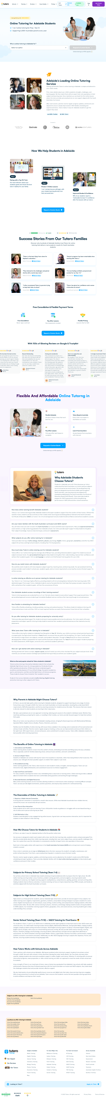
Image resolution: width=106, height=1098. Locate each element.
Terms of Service (99, 1094)
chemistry (41, 541)
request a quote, (40, 651)
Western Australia (91, 1061)
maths (30, 541)
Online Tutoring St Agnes (36, 1036)
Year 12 (54, 633)
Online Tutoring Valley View (60, 1033)
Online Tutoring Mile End (83, 1024)
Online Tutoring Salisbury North (38, 1031)
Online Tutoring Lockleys (83, 1022)
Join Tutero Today (98, 4)
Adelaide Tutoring (51, 1064)
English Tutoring (31, 1056)
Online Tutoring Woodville (60, 1036)
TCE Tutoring (69, 1070)
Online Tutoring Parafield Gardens (15, 1033)
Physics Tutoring (31, 1067)
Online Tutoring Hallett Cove (37, 1027)
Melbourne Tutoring (52, 1053)
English (59, 541)
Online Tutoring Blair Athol (13, 1024)
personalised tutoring (36, 555)
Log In (89, 4)
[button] (15, 4)
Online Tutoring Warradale (60, 1034)
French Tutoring (31, 1072)
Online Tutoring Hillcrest (59, 1024)
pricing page (39, 557)
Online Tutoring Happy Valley (61, 1022)
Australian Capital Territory (93, 1070)
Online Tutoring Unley (59, 1031)
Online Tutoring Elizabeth (13, 1027)
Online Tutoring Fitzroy (36, 1024)
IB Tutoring (69, 1053)
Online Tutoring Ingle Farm (60, 1027)
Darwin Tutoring (51, 1072)
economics (77, 541)
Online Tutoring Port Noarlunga (14, 1034)
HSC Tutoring (69, 1059)
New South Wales (90, 1056)
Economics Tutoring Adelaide (14, 1001)
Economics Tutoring (32, 1070)
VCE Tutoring (69, 1056)
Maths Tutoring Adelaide (36, 998)
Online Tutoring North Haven (14, 1031)
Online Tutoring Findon (36, 1022)
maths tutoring (39, 678)
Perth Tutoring (50, 1061)
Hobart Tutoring (51, 1067)
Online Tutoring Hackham (37, 1025)
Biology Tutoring (31, 1064)
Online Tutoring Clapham (13, 1025)
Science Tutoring (31, 1059)
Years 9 (68, 637)
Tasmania (88, 1067)
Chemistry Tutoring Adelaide (13, 1000)
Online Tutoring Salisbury (13, 1036)
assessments (55, 531)
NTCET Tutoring (70, 1072)
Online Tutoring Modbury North (85, 1025)
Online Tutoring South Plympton (38, 1034)
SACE (28, 516)
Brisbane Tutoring (51, 1059)
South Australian (43, 526)
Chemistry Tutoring (32, 1061)
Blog (28, 1075)
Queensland (89, 1059)
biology (35, 541)
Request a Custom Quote (52, 210)
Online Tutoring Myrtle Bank (84, 1027)
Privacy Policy (87, 1094)
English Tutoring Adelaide (13, 1003)
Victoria (88, 1053)
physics (46, 541)
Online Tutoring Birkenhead (13, 1022)
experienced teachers (87, 526)
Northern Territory (91, 1072)
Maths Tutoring (31, 1053)
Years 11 (67, 639)
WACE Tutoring (70, 1064)
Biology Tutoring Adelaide (13, 998)
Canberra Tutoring (52, 1070)
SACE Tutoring (70, 1067)
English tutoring (50, 678)
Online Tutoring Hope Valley (60, 1025)
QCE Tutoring (69, 1061)
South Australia (90, 1064)
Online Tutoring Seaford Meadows (38, 1033)
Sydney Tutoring (51, 1056)
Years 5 (41, 635)
